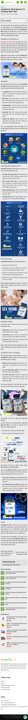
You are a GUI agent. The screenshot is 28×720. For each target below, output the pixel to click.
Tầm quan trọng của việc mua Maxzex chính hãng (15, 603)
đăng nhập (9, 565)
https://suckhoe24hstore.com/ (11, 704)
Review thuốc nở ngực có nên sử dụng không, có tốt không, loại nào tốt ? (7, 553)
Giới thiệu (3, 681)
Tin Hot (2, 7)
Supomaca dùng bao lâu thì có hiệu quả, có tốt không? (15, 588)
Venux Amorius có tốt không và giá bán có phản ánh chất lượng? (15, 572)
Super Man (15, 14)
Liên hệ (2, 683)
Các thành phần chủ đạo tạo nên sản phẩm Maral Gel (15, 582)
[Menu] (2, 2)
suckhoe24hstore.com (17, 718)
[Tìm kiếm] (18, 2)
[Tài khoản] (21, 2)
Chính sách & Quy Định (5, 687)
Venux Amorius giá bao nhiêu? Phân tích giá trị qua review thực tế (15, 577)
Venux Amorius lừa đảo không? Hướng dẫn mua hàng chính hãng (15, 608)
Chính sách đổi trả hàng (5, 689)
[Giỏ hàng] (25, 2)
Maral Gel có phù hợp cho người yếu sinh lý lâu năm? (15, 593)
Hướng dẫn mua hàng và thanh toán (8, 685)
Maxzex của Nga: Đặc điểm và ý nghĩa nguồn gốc (16, 598)
